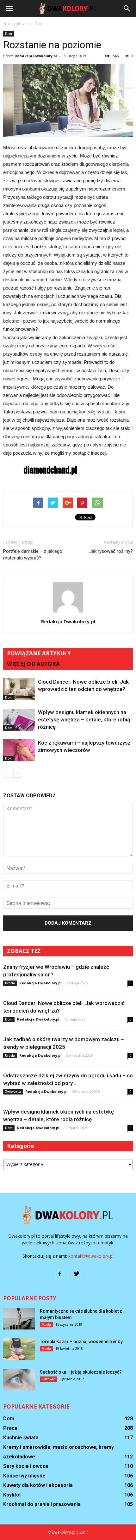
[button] (127, 8)
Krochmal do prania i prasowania (42, 1504)
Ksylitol (12, 1495)
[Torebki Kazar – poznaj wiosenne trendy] (19, 1349)
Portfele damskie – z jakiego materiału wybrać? (32, 554)
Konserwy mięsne (24, 1476)
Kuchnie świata (21, 1438)
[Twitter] (76, 1274)
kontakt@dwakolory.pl (91, 1256)
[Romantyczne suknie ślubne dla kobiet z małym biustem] (19, 1319)
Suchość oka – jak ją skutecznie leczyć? (81, 1372)
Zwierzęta (13, 1091)
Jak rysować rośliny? (111, 551)
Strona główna (16, 23)
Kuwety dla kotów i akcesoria (38, 1485)
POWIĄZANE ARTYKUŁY (39, 653)
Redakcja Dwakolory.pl (36, 55)
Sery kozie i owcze (25, 1466)
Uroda (10, 983)
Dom (8, 33)
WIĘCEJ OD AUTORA (33, 663)
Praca (10, 1428)
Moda (46, 1324)
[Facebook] (59, 1274)
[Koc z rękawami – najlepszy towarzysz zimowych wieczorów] (19, 750)
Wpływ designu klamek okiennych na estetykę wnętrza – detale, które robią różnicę (84, 719)
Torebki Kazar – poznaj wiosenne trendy (81, 1341)
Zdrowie (48, 1379)
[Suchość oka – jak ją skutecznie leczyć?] (19, 1380)
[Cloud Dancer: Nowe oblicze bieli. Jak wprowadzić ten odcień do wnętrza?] (19, 689)
